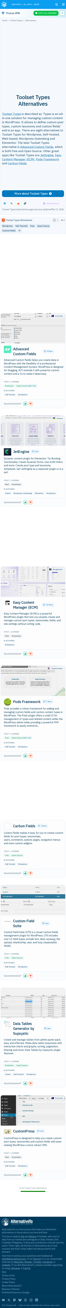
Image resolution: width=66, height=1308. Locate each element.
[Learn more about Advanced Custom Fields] (7, 349)
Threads (37, 1261)
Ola (22, 1236)
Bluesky (28, 1261)
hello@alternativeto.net (14, 1258)
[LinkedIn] (36, 1300)
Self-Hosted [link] (21, 226)
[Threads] (25, 1300)
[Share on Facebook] (5, 203)
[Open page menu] (63, 4)
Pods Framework (47, 159)
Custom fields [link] (9, 230)
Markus (32, 1236)
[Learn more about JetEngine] (7, 452)
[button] (48, 351)
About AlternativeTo (12, 1285)
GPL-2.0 (31, 386)
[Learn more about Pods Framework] (7, 702)
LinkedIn (6, 1265)
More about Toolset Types (31, 193)
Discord (37, 1258)
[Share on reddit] (18, 203)
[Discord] (3, 1300)
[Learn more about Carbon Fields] (7, 826)
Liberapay (15, 1268)
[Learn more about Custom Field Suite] (7, 921)
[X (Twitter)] (8, 1300)
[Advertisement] (33, 56)
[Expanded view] (54, 220)
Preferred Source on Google (15, 1292)
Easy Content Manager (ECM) (31, 157)
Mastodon (18, 1261)
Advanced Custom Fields (36, 147)
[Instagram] (31, 1300)
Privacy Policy (9, 1278)
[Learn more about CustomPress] (7, 1131)
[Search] (56, 4)
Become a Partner (11, 1289)
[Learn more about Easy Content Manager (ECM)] (7, 603)
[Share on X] (11, 203)
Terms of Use (8, 1275)
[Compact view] (57, 220)
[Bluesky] (19, 1300)
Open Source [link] (43, 226)
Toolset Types (11, 114)
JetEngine (47, 155)
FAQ (4, 1272)
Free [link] (32, 226)
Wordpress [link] (7, 226)
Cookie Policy (8, 1282)
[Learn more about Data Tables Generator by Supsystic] (7, 1024)
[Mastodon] (14, 1300)
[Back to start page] (4, 4)
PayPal (26, 1268)
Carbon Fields (17, 163)
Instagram (47, 1261)
